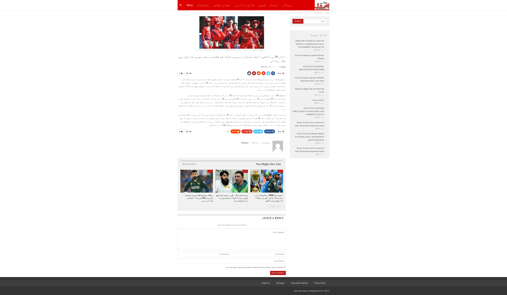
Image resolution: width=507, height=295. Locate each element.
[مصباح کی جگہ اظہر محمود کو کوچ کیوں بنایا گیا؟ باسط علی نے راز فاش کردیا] (231, 181)
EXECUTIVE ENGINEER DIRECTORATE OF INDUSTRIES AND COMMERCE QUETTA (308, 111)
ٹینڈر (273, 5)
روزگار (287, 5)
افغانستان (251, 79)
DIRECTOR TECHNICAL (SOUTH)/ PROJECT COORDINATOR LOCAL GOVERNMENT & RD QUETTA (309, 44)
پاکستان (203, 5)
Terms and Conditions (299, 283)
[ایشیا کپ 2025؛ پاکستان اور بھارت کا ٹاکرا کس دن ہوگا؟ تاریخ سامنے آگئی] (266, 181)
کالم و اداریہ (244, 5)
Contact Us (266, 283)
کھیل (280, 171)
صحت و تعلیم (221, 5)
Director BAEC (318, 100)
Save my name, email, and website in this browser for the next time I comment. (254, 267)
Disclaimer (280, 283)
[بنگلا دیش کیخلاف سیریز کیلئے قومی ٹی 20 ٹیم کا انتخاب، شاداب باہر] (196, 181)
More (190, 5)
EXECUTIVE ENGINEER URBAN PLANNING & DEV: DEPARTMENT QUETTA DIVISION (309, 137)
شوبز (261, 5)
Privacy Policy (319, 283)
